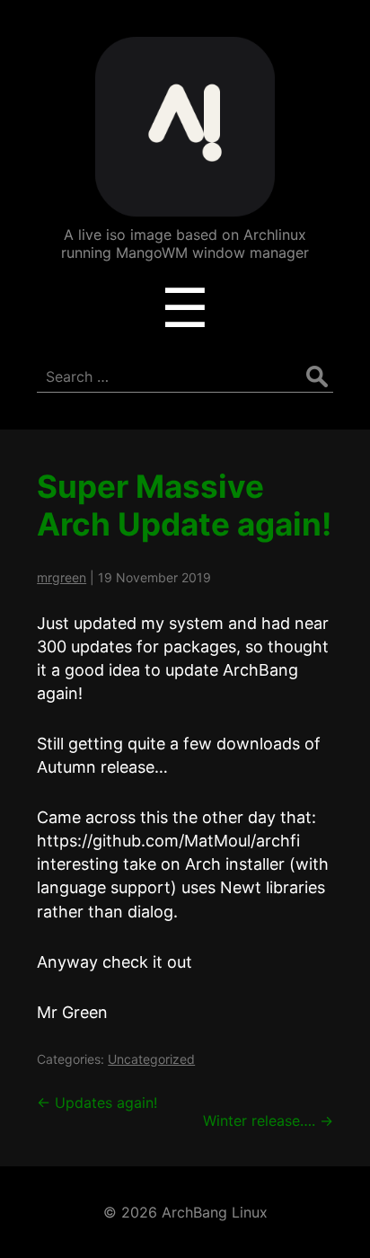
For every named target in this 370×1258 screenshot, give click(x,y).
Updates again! (97, 1103)
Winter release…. (268, 1121)
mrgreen (61, 577)
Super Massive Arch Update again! (184, 505)
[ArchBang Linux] (185, 204)
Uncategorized (151, 1059)
